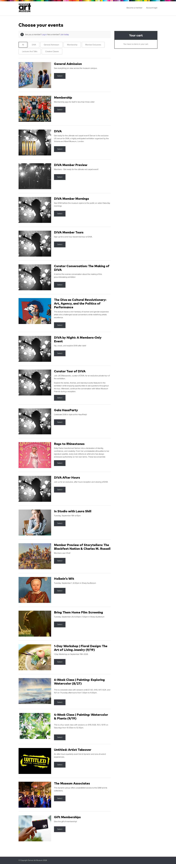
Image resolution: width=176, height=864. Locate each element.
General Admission (51, 45)
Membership (72, 45)
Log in (44, 34)
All (23, 45)
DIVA (34, 45)
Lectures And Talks (29, 51)
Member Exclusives (93, 45)
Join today (64, 34)
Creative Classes (52, 51)
